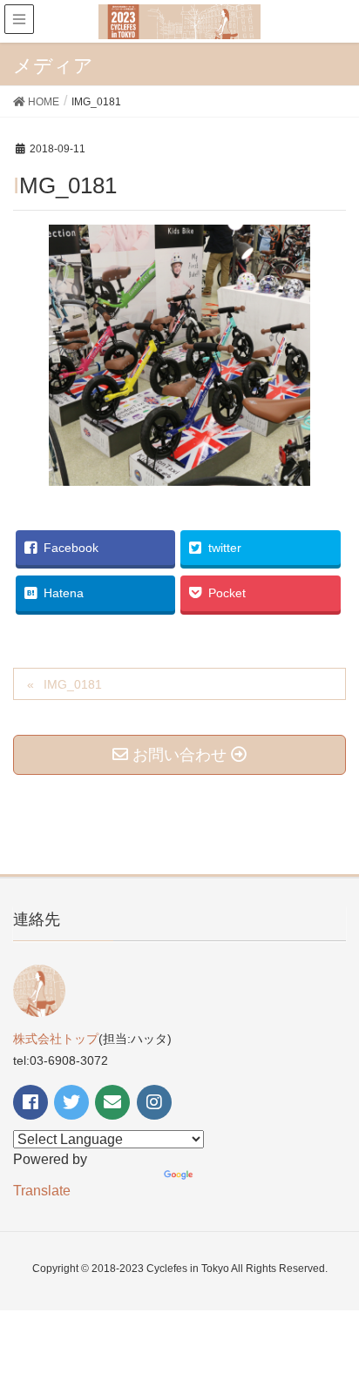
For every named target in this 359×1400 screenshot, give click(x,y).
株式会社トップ (55, 1039)
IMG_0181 (73, 684)
